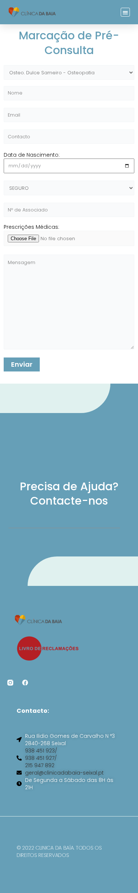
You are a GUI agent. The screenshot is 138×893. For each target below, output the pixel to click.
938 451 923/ (41, 750)
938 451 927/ (41, 758)
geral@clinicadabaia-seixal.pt (64, 772)
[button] (125, 12)
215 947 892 (39, 765)
